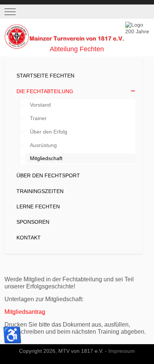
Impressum (121, 351)
